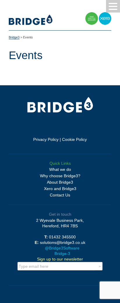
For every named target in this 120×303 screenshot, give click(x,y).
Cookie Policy (74, 139)
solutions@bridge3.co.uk (62, 242)
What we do (60, 169)
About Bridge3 (60, 182)
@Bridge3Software (62, 248)
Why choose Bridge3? (60, 175)
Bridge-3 (61, 253)
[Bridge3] (30, 23)
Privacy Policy (46, 139)
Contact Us (60, 195)
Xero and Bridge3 (60, 188)
